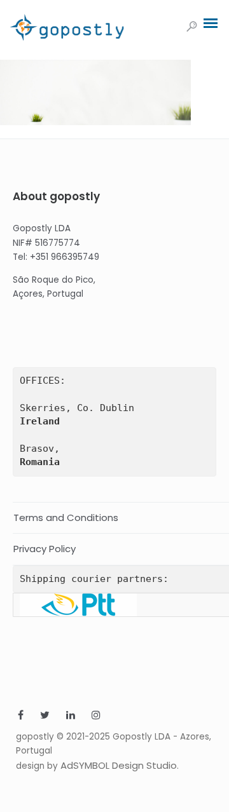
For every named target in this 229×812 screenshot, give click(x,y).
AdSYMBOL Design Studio (118, 765)
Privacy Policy (44, 548)
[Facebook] (20, 716)
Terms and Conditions (65, 517)
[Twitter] (45, 716)
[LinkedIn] (70, 716)
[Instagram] (96, 716)
